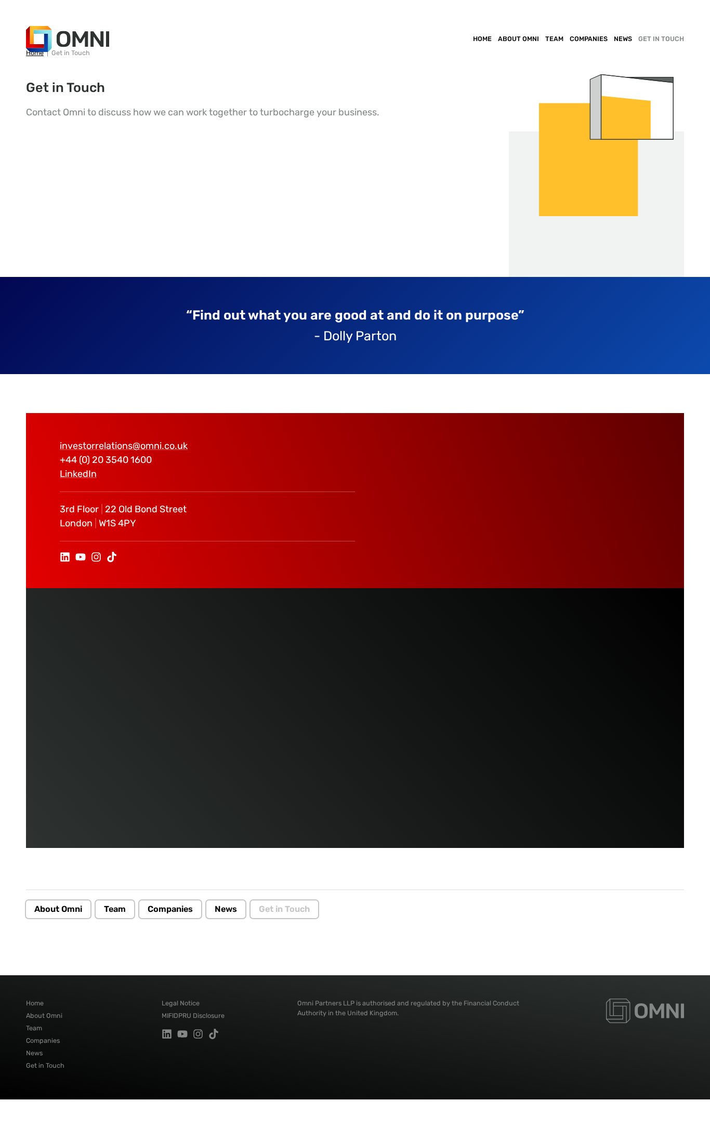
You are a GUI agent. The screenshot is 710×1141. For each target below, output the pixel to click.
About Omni (518, 39)
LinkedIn (78, 474)
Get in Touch (661, 39)
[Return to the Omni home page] (645, 1011)
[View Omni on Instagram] (96, 557)
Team (554, 39)
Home (482, 39)
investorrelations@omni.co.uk (124, 446)
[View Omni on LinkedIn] (65, 557)
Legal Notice (181, 1003)
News (623, 39)
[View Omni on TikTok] (112, 557)
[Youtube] (80, 557)
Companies (589, 39)
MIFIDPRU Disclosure (193, 1015)
